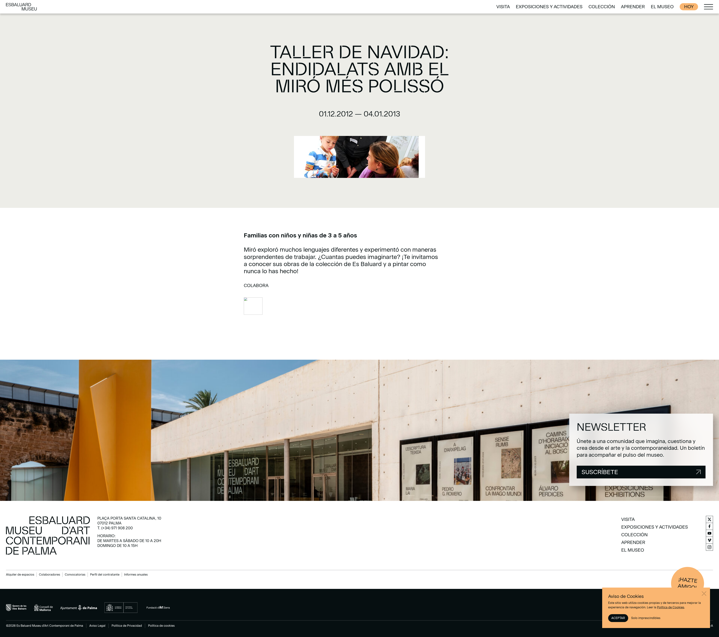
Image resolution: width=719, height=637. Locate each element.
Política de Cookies (670, 607)
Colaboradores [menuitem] (49, 574)
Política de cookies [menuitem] (161, 625)
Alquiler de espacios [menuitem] (20, 574)
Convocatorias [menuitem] (75, 574)
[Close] (704, 593)
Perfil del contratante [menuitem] (104, 574)
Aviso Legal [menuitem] (97, 625)
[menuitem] (503, 7)
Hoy (689, 6)
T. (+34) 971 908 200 (115, 528)
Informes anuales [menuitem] (136, 574)
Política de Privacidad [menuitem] (127, 625)
